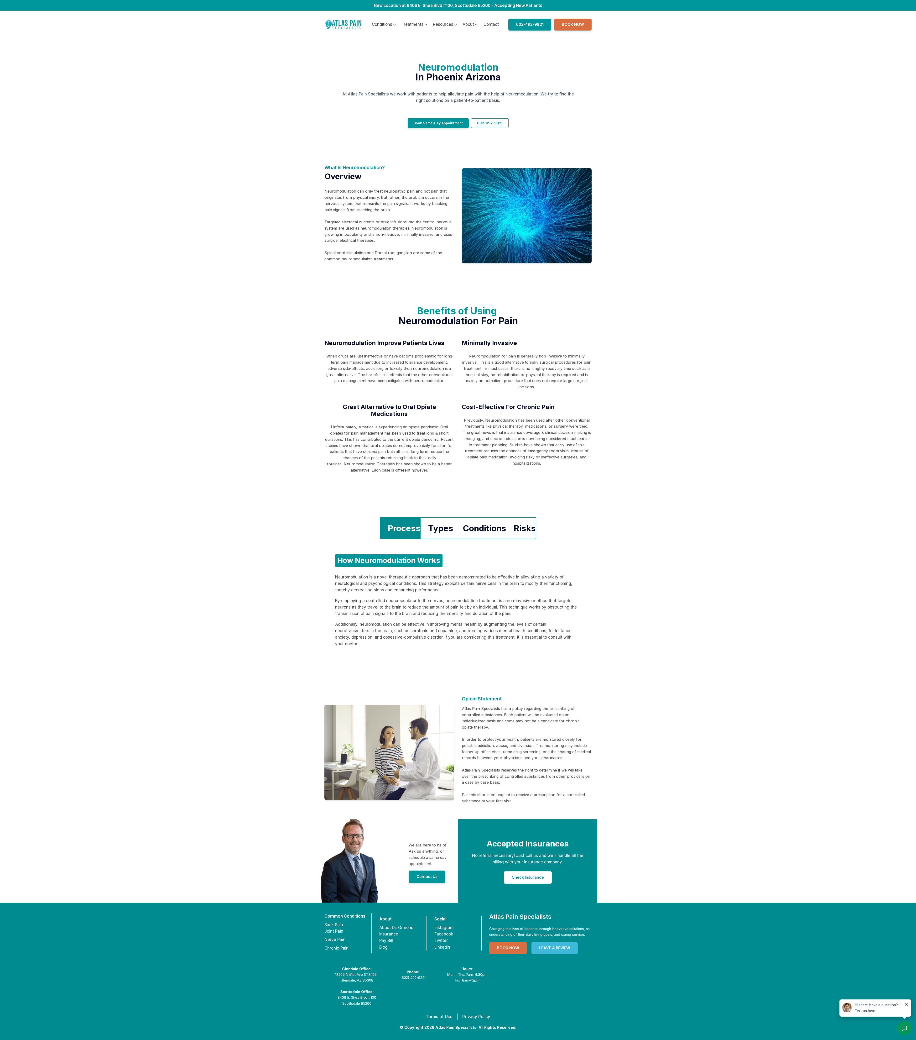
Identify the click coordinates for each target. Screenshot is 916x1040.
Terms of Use (439, 1016)
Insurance (388, 934)
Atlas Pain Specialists (520, 916)
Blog (383, 947)
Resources (443, 24)
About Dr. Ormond (396, 927)
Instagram (444, 927)
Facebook (443, 934)
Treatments (412, 24)
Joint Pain (333, 931)
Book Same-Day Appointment (438, 123)
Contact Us (426, 876)
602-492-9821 (530, 24)
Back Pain (333, 924)
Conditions (382, 24)
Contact (491, 24)
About (468, 24)
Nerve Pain (334, 939)
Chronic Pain (336, 948)
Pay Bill (386, 940)
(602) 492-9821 (413, 977)
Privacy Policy (476, 1016)
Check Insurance (528, 877)
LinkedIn (442, 947)
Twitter (441, 940)
